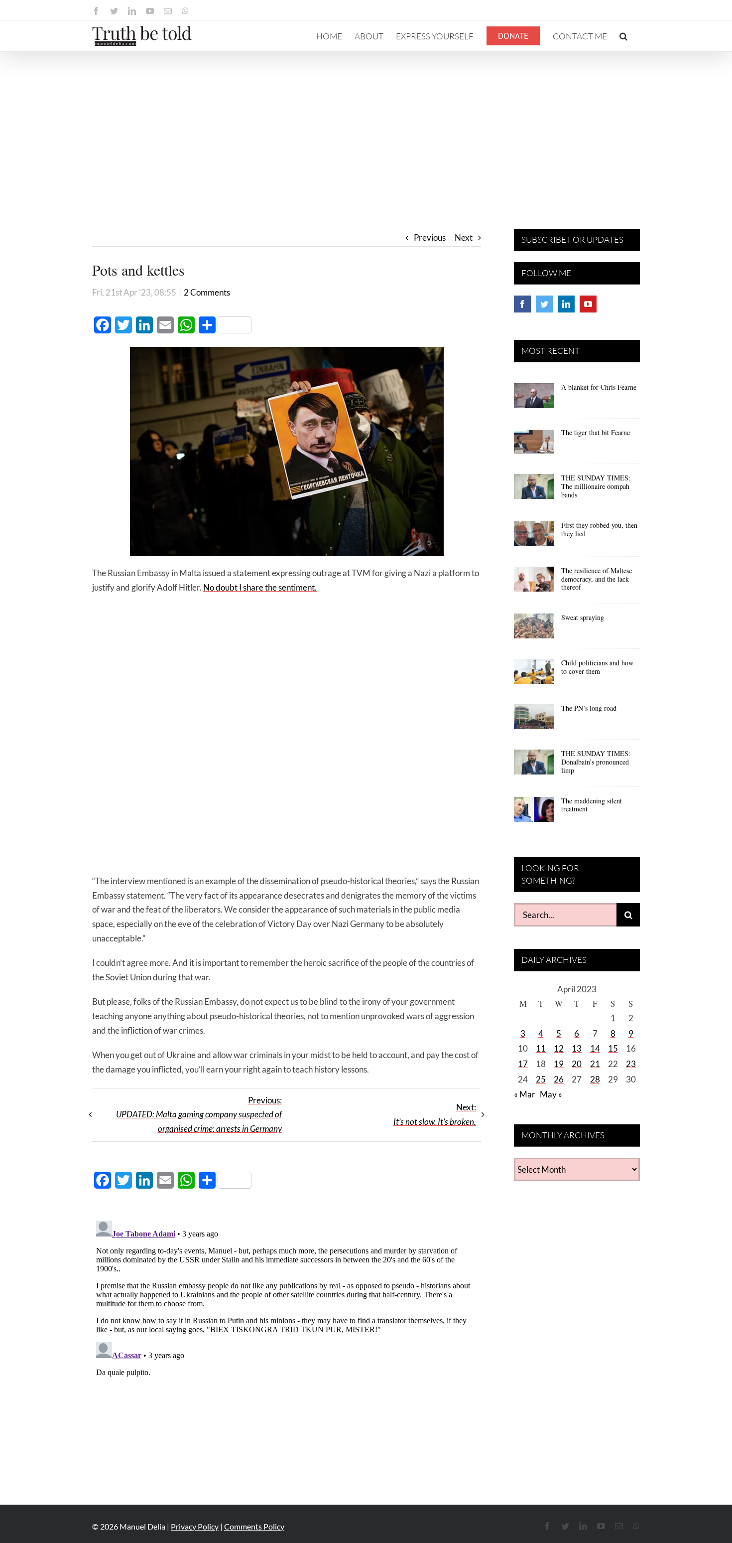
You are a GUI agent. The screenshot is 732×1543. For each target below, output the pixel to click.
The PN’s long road (588, 708)
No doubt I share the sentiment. (260, 587)
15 (613, 1048)
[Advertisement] (366, 126)
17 (523, 1064)
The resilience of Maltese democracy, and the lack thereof (596, 579)
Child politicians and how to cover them (597, 667)
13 (577, 1048)
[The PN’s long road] (534, 720)
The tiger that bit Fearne (595, 432)
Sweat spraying (582, 617)
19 (559, 1064)
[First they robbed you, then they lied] (534, 537)
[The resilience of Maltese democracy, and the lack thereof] (534, 583)
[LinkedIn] (566, 304)
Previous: (199, 1114)
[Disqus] (286, 1341)
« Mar (524, 1094)
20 (577, 1064)
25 (541, 1079)
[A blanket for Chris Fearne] (534, 399)
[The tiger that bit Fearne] (534, 445)
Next (464, 237)
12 (559, 1048)
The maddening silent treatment (591, 805)
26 (559, 1079)
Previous (430, 237)
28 (595, 1079)
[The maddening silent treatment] (534, 813)
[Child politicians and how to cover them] (534, 675)
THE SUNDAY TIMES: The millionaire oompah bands (595, 486)
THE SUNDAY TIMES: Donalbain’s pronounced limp (595, 762)
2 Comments (207, 292)
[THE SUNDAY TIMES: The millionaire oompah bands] (534, 490)
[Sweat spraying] (534, 629)
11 (541, 1048)
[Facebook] (522, 304)
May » (551, 1094)
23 (631, 1064)
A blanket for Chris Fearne (598, 387)
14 (595, 1048)
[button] (623, 35)
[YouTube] (588, 304)
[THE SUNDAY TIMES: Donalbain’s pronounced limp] (534, 765)
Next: (434, 1114)
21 (595, 1064)
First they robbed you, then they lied (599, 529)
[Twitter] (544, 304)
